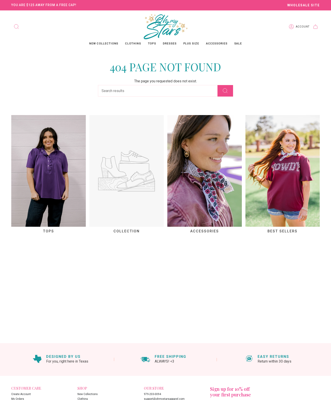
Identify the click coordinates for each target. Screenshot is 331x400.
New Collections (87, 394)
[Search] (225, 91)
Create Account (21, 394)
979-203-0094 (152, 394)
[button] (104, 44)
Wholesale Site (303, 5)
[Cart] (316, 26)
